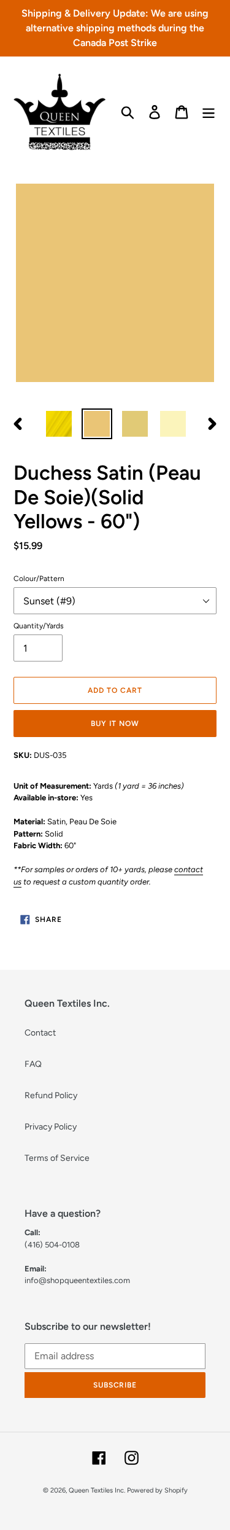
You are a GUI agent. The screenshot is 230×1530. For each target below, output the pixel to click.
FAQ (33, 1064)
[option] (59, 423)
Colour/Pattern (38, 578)
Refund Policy (51, 1095)
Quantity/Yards (38, 626)
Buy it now (115, 723)
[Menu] (208, 112)
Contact (40, 1033)
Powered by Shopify (157, 1490)
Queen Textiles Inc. (97, 1490)
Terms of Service (57, 1158)
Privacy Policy (51, 1127)
